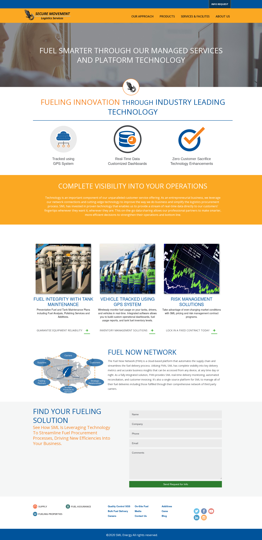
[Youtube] (211, 511)
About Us (223, 16)
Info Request (219, 4)
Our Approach (142, 16)
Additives (167, 506)
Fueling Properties (50, 514)
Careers (112, 516)
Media (138, 511)
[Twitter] (196, 511)
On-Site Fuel (141, 506)
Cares (165, 511)
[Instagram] (204, 517)
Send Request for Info (175, 484)
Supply (42, 506)
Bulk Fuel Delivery (118, 511)
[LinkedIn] (196, 517)
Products (167, 16)
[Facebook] (204, 511)
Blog (164, 516)
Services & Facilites (195, 16)
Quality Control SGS (119, 506)
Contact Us (141, 516)
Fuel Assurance (81, 506)
